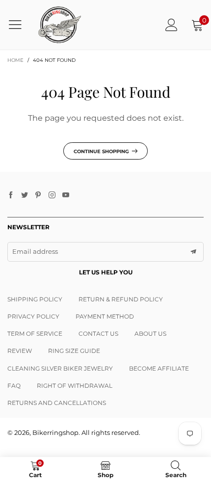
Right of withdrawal (74, 385)
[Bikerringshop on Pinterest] (38, 195)
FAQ (14, 385)
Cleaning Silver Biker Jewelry (60, 368)
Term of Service (34, 333)
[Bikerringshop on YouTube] (66, 195)
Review (19, 350)
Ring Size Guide (74, 350)
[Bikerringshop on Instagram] (52, 195)
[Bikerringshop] (59, 25)
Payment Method (105, 316)
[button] (193, 252)
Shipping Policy (34, 299)
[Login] (171, 25)
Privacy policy (33, 316)
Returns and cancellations (56, 402)
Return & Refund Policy (121, 299)
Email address (35, 251)
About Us (150, 333)
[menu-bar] (18, 24)
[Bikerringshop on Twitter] (24, 195)
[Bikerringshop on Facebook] (11, 195)
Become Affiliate (159, 368)
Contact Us (98, 333)
